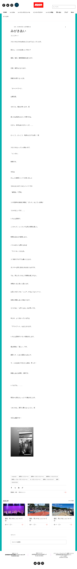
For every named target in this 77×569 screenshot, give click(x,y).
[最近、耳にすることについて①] (63, 510)
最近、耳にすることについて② (38, 520)
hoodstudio (14, 476)
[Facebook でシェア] (11, 487)
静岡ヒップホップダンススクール (19, 479)
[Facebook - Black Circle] (3, 5)
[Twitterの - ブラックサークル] (35, 563)
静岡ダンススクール (23, 476)
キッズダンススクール (35, 479)
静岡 (57, 479)
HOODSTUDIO (15, 482)
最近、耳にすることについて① (62, 520)
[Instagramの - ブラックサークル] (42, 563)
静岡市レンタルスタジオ (52, 476)
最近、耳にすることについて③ (14, 520)
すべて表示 (71, 500)
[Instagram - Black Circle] (11, 5)
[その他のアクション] (65, 27)
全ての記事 (5, 16)
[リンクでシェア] (22, 487)
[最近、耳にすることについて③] (14, 510)
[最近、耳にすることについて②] (38, 510)
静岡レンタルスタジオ (48, 479)
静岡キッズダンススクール (37, 476)
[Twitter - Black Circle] (7, 5)
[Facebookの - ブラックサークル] (38, 563)
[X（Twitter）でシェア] (15, 487)
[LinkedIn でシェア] (18, 487)
